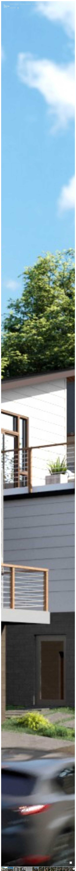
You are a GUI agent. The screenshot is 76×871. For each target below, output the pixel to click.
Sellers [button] (64, 4)
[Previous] (4, 434)
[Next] (72, 434)
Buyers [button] (58, 4)
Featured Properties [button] (25, 4)
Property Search (14, 4)
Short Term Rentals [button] (50, 4)
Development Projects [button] (38, 4)
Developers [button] (13, 7)
